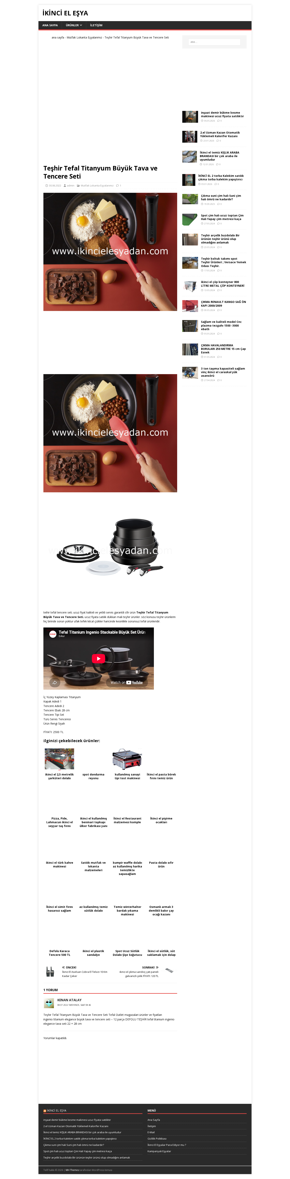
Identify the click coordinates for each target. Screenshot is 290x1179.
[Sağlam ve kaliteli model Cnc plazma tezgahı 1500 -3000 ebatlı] (190, 330)
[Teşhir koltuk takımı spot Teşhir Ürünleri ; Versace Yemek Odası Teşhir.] (190, 266)
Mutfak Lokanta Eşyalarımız (84, 37)
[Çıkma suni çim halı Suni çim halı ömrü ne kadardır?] (190, 202)
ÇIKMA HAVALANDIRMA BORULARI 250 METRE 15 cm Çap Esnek (223, 348)
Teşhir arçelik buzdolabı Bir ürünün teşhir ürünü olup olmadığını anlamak (220, 238)
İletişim (96, 25)
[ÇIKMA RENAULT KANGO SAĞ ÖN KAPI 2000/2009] (190, 310)
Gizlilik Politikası (157, 1138)
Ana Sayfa (50, 25)
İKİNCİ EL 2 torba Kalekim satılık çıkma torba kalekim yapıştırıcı (221, 177)
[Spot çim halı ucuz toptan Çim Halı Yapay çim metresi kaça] (190, 223)
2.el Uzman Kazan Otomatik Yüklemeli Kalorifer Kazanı (220, 134)
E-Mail (151, 1132)
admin (70, 185)
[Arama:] (214, 42)
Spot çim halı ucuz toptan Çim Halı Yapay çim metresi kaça (222, 217)
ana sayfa (58, 37)
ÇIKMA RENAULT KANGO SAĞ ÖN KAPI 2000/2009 (223, 303)
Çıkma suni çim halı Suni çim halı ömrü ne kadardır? (221, 197)
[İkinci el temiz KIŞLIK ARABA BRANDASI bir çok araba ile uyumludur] (189, 160)
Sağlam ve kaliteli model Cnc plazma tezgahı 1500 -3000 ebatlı (221, 325)
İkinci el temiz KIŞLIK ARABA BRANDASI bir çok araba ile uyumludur (219, 156)
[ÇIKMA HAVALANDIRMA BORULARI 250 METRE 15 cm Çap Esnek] (190, 353)
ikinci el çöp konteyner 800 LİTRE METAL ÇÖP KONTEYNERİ (222, 283)
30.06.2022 (55, 185)
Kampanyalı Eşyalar (159, 1151)
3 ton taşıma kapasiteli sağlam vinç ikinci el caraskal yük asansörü (223, 372)
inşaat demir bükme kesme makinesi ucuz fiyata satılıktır (222, 114)
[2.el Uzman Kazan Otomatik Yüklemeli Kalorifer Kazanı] (189, 140)
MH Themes (72, 1170)
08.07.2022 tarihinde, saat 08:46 (74, 1005)
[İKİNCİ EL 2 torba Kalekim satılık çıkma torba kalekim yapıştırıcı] (188, 183)
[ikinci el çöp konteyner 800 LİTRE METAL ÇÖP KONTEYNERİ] (190, 290)
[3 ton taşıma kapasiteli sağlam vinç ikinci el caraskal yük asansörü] (190, 376)
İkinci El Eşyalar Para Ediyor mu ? (167, 1145)
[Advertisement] (110, 103)
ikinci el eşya (56, 1110)
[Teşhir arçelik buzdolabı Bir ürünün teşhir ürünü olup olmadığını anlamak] (190, 243)
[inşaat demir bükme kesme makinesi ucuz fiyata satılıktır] (190, 120)
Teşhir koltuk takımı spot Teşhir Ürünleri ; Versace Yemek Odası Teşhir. (223, 262)
